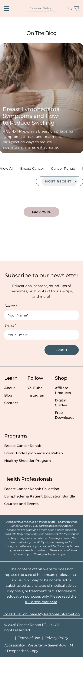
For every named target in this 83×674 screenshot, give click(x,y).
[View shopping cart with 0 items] (76, 8)
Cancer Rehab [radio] (63, 168)
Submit (62, 350)
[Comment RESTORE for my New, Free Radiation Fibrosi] (69, 253)
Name (10, 306)
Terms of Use (29, 638)
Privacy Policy (56, 638)
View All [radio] (6, 168)
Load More (41, 211)
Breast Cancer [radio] (32, 168)
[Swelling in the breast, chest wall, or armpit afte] (41, 253)
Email (10, 325)
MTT (73, 645)
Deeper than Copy (22, 651)
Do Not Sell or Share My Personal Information (41, 614)
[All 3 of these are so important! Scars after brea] (14, 237)
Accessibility (14, 645)
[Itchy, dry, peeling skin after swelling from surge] (14, 253)
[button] (70, 8)
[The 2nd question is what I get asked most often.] (41, 237)
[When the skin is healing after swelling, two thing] (69, 237)
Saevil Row (57, 645)
